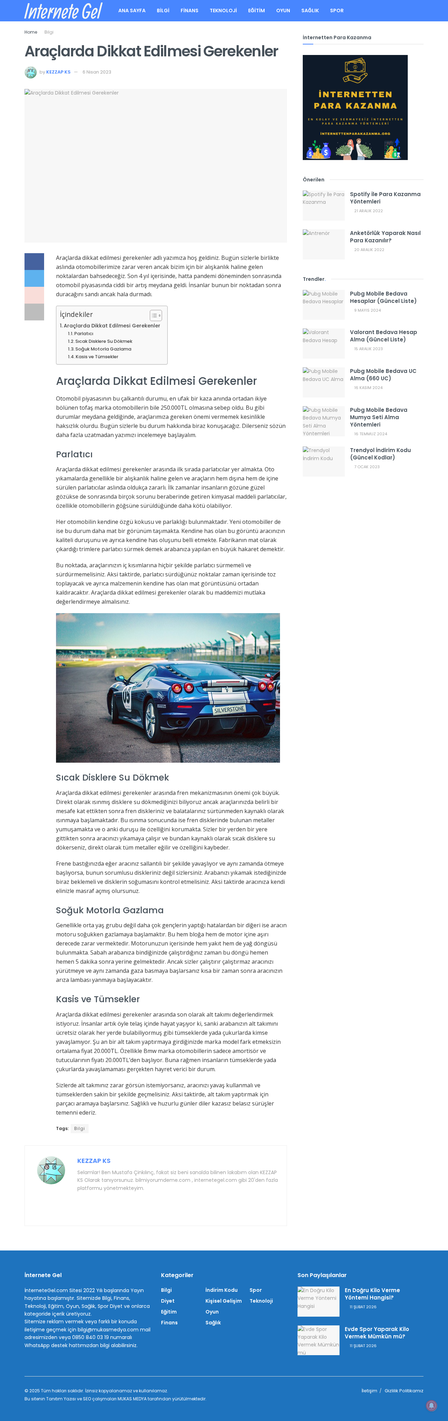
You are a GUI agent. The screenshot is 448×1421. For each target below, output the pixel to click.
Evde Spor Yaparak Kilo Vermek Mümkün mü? (377, 1332)
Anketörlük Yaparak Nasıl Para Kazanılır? (385, 236)
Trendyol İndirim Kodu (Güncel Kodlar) (380, 453)
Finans (189, 10)
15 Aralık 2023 (368, 349)
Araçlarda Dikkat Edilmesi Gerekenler (112, 325)
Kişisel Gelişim (223, 1300)
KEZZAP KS (58, 72)
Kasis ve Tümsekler (97, 356)
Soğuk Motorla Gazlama (103, 349)
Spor (337, 10)
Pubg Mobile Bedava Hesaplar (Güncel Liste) (383, 297)
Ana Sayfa (132, 10)
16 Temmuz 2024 (370, 434)
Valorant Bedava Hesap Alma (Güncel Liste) (383, 335)
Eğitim (256, 10)
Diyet (168, 1300)
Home (30, 32)
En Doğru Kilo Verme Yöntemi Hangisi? (372, 1294)
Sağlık (310, 10)
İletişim (369, 1390)
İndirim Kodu (221, 1290)
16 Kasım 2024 (368, 387)
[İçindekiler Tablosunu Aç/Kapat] (152, 315)
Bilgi (163, 10)
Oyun (283, 10)
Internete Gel (62, 10)
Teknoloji (223, 10)
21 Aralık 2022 (368, 211)
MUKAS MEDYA (132, 1399)
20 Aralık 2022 (368, 249)
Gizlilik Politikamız (404, 1390)
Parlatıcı (83, 333)
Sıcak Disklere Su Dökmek (103, 341)
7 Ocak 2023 (366, 467)
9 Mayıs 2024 (367, 310)
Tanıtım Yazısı (61, 1399)
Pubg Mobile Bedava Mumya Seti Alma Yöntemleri (378, 417)
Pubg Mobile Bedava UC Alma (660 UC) (383, 374)
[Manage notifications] (431, 1405)
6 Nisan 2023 (97, 72)
